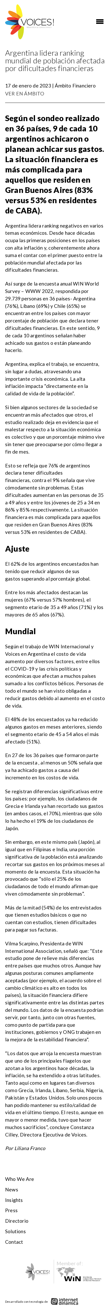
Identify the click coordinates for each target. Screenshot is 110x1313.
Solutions (15, 1231)
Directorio (16, 1221)
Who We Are (19, 1179)
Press (11, 1210)
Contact (14, 1242)
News (11, 1189)
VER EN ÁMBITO (25, 93)
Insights (14, 1200)
